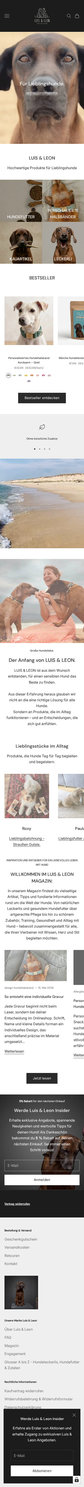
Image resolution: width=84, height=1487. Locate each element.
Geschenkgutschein (20, 1239)
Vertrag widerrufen (17, 1204)
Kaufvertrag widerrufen (23, 1391)
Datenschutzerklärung (22, 1407)
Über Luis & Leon (18, 1329)
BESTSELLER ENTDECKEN (42, 93)
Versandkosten (16, 1247)
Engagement (15, 1353)
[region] (42, 432)
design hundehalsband (19, 988)
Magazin (11, 1345)
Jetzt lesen (42, 1078)
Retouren (11, 1255)
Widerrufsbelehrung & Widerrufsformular (38, 1399)
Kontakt (10, 1263)
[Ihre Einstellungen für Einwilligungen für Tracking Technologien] (76, 1479)
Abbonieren (42, 1471)
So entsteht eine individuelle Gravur (34, 996)
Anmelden (42, 1180)
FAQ (7, 1337)
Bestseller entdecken (42, 398)
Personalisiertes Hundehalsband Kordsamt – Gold (29, 360)
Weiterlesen (14, 1051)
